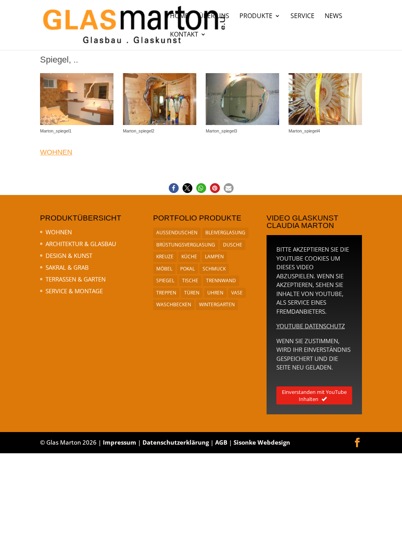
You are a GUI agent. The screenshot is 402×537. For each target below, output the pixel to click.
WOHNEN (56, 152)
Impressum (119, 442)
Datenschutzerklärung (176, 442)
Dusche (232, 244)
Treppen (166, 292)
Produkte (255, 16)
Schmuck (214, 268)
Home (179, 16)
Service (302, 16)
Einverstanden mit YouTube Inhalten (314, 395)
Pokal (187, 268)
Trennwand (221, 280)
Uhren (215, 292)
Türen (191, 292)
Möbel (164, 268)
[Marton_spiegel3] (242, 125)
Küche (189, 256)
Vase (237, 292)
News (333, 16)
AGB (221, 442)
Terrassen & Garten (76, 279)
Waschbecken (173, 304)
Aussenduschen (176, 232)
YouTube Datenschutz (310, 326)
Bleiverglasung (225, 232)
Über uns (214, 16)
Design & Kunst (69, 255)
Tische (190, 280)
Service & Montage (74, 291)
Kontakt (184, 35)
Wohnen (59, 232)
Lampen (214, 256)
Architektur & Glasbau (81, 244)
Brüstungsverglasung (185, 244)
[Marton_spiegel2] (159, 125)
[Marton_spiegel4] (325, 125)
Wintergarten (217, 304)
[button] (174, 188)
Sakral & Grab (67, 267)
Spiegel (165, 280)
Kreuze (165, 256)
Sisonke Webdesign (262, 442)
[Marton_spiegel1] (76, 125)
